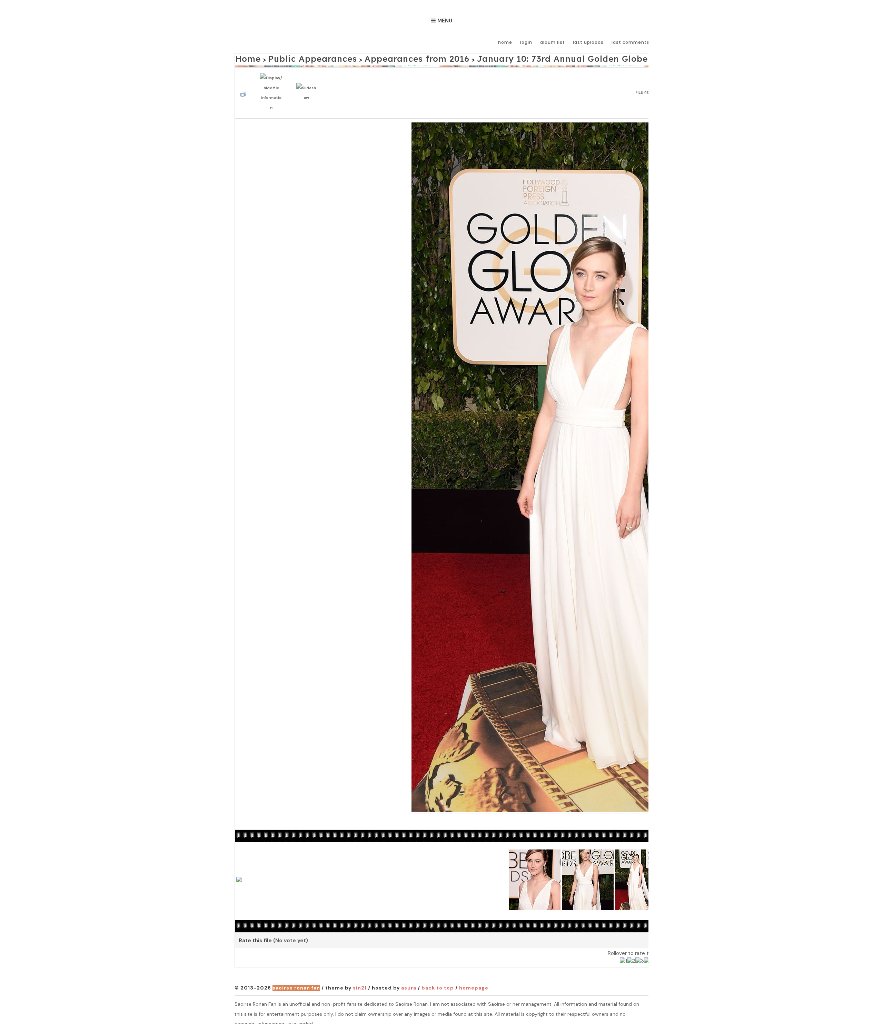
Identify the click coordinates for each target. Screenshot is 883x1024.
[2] (631, 951)
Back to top (437, 978)
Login (526, 42)
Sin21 (360, 978)
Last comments (630, 42)
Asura (408, 978)
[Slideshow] (308, 86)
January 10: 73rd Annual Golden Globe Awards (504, 57)
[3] (639, 951)
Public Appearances (295, 57)
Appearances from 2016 (377, 57)
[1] (623, 951)
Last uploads (588, 42)
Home (505, 42)
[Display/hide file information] (273, 85)
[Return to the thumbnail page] (245, 85)
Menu (444, 20)
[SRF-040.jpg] (641, 456)
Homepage (473, 978)
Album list (552, 42)
